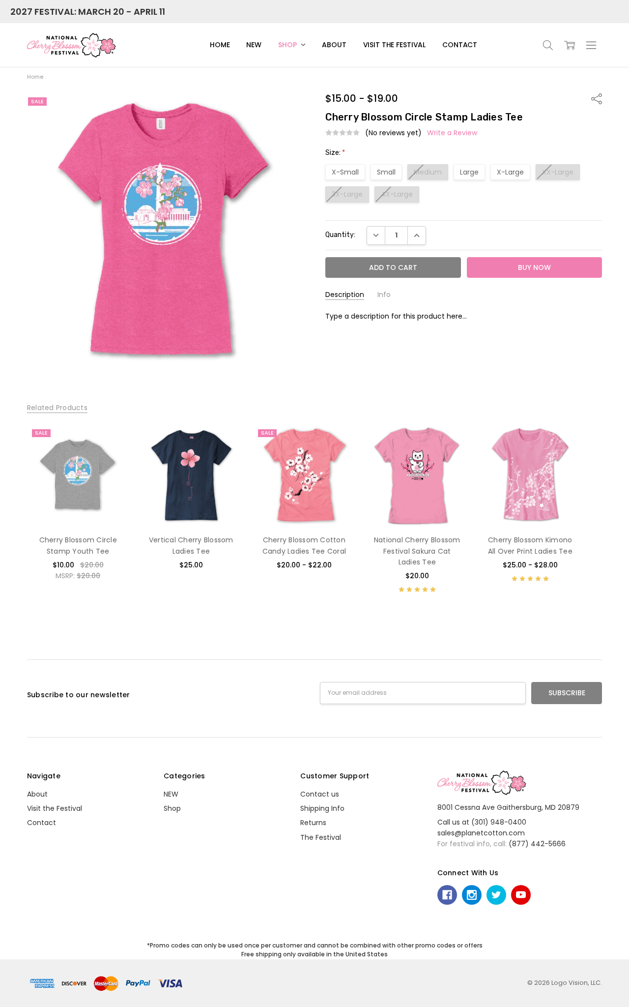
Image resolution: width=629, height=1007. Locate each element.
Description (344, 294)
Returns (313, 823)
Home (219, 45)
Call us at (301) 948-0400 (481, 822)
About (334, 45)
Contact (459, 45)
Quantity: (340, 235)
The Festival (320, 837)
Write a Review (452, 133)
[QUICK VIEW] (111, 441)
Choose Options (78, 506)
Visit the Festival (394, 45)
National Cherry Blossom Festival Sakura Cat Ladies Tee (417, 551)
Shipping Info (322, 808)
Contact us (319, 794)
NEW (253, 45)
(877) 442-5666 (537, 844)
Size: (335, 152)
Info (384, 294)
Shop (288, 45)
